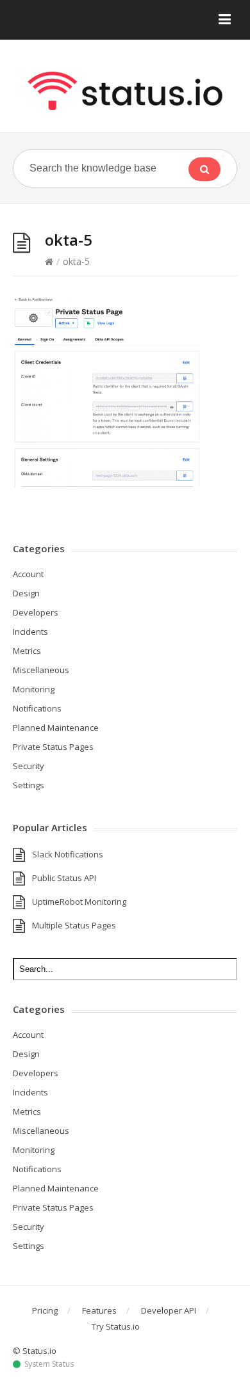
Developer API (168, 1310)
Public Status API (64, 878)
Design (26, 593)
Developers (35, 612)
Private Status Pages (53, 746)
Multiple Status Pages (74, 925)
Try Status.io (116, 1326)
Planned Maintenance (56, 727)
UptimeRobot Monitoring (79, 901)
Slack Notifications (67, 854)
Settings (28, 785)
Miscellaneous (41, 670)
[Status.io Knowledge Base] (125, 91)
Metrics (27, 650)
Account (28, 574)
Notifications (37, 708)
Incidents (30, 631)
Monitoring (33, 689)
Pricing (45, 1310)
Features (99, 1310)
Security (28, 766)
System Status (49, 1364)
